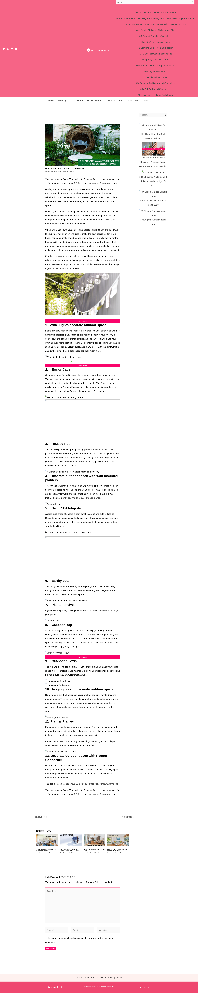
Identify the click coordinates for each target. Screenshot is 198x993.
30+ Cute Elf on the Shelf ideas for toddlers (155, 12)
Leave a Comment (51, 171)
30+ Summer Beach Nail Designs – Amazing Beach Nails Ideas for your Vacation (155, 18)
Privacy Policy (115, 977)
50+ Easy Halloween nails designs (155, 54)
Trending (62, 100)
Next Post (128, 817)
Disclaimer (101, 977)
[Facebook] (4, 49)
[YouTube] (12, 49)
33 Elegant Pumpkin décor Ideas (155, 36)
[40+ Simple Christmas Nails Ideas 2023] (153, 194)
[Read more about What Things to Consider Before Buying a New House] (71, 840)
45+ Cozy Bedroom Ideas (155, 71)
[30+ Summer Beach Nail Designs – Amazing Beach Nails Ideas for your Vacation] (153, 149)
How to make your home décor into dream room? (117, 850)
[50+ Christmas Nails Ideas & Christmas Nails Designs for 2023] (153, 172)
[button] (82, 100)
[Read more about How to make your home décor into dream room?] (118, 840)
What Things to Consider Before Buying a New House (69, 850)
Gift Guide (76, 100)
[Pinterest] (16, 49)
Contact (146, 100)
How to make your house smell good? (94, 850)
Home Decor (93, 100)
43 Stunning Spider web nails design (155, 48)
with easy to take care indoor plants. (82, 498)
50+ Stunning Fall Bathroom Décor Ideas (155, 83)
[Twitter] (140, 987)
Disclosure (105, 183)
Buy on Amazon (83, 321)
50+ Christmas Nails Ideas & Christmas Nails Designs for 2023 (155, 24)
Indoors (45, 852)
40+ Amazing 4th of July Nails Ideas (155, 95)
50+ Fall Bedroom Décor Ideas (155, 89)
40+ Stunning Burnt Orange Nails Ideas (155, 65)
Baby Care (133, 100)
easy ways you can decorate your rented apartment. (91, 784)
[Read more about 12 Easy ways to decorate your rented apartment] (47, 840)
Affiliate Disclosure (85, 977)
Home (51, 100)
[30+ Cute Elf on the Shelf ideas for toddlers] (153, 127)
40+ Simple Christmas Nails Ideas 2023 (155, 30)
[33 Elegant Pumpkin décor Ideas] (153, 213)
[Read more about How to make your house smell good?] (94, 840)
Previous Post (39, 817)
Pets (121, 100)
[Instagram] (8, 49)
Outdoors (110, 100)
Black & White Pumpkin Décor (155, 42)
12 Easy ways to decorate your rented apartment (46, 850)
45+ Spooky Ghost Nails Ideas (155, 59)
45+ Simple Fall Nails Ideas (155, 77)
